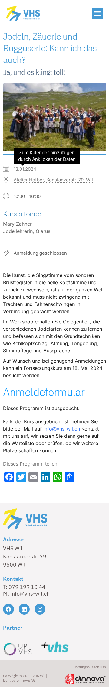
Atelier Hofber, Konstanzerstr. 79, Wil (53, 180)
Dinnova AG (25, 680)
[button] (97, 13)
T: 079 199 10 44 (24, 587)
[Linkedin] (24, 609)
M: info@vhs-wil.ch (26, 593)
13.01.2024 (25, 169)
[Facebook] (8, 609)
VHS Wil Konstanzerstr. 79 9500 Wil (24, 556)
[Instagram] (40, 609)
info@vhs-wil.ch (61, 429)
